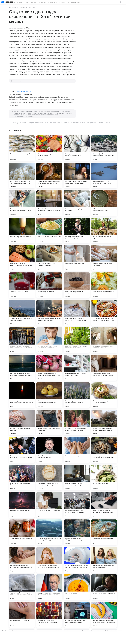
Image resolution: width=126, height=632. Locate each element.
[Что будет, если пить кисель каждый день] (22, 285)
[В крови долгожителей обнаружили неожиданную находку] (77, 532)
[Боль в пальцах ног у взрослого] (77, 450)
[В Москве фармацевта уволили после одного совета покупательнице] (77, 368)
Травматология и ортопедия (27, 7)
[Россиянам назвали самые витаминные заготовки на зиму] (49, 395)
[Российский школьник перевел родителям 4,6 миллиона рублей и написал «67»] (49, 203)
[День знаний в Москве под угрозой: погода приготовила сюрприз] (77, 230)
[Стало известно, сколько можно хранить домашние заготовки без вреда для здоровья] (22, 532)
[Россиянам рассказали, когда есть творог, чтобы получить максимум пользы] (22, 175)
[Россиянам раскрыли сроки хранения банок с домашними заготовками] (49, 615)
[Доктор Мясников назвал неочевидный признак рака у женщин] (77, 477)
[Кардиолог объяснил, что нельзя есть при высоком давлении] (49, 175)
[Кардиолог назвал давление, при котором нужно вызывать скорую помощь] (22, 203)
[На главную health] (9, 2)
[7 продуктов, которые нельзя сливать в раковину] (49, 258)
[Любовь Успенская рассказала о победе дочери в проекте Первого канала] (104, 560)
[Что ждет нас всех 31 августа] (22, 505)
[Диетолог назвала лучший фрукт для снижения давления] (77, 340)
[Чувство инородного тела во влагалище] (104, 258)
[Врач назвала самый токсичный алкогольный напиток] (22, 230)
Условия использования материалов (71, 630)
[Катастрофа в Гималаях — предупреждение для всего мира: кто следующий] (104, 148)
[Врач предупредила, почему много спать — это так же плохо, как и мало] (77, 313)
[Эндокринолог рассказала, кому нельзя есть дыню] (104, 285)
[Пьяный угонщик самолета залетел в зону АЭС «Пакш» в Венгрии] (104, 175)
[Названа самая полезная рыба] (22, 148)
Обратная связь (85, 630)
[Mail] (2, 2)
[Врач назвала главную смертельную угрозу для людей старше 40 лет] (22, 258)
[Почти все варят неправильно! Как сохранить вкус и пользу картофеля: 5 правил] (49, 230)
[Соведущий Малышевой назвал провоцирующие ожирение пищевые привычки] (49, 477)
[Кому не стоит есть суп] (77, 587)
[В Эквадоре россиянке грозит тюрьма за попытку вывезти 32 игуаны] (104, 532)
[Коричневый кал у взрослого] (77, 258)
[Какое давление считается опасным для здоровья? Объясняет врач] (77, 148)
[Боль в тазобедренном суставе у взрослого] (49, 422)
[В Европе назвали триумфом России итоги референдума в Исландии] (22, 477)
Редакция (58, 630)
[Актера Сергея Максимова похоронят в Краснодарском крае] (22, 395)
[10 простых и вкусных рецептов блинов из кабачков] (104, 395)
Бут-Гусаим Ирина (24, 91)
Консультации (13, 7)
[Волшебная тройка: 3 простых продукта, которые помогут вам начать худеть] (104, 313)
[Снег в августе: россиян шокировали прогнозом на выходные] (77, 395)
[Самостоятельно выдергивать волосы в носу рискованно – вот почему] (49, 560)
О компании (8, 630)
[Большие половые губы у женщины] (77, 203)
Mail (3, 630)
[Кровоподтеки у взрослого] (22, 615)
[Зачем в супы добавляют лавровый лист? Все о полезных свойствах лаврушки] (104, 477)
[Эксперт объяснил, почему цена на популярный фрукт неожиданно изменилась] (104, 615)
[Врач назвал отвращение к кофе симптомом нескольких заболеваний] (49, 340)
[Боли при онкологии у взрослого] (49, 505)
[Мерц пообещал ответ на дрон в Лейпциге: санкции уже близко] (49, 587)
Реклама (14, 630)
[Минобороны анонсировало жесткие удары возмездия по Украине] (104, 422)
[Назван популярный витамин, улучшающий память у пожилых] (104, 230)
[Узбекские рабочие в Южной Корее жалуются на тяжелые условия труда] (77, 505)
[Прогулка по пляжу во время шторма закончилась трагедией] (22, 368)
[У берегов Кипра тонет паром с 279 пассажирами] (22, 313)
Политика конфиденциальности (115, 630)
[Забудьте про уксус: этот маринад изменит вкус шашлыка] (49, 313)
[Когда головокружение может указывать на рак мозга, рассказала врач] (77, 615)
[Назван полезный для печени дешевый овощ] (49, 148)
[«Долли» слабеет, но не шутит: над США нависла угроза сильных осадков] (22, 587)
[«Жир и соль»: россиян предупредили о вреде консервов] (104, 203)
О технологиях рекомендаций (98, 630)
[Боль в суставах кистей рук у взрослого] (22, 422)
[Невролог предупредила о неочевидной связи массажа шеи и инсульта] (22, 560)
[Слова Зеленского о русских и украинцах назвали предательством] (49, 450)
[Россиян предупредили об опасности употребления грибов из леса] (104, 450)
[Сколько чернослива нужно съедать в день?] (77, 285)
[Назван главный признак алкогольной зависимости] (49, 285)
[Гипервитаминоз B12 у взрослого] (104, 587)
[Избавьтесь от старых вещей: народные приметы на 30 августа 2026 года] (22, 340)
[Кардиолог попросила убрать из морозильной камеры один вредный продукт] (77, 175)
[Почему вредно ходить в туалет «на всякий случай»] (104, 340)
